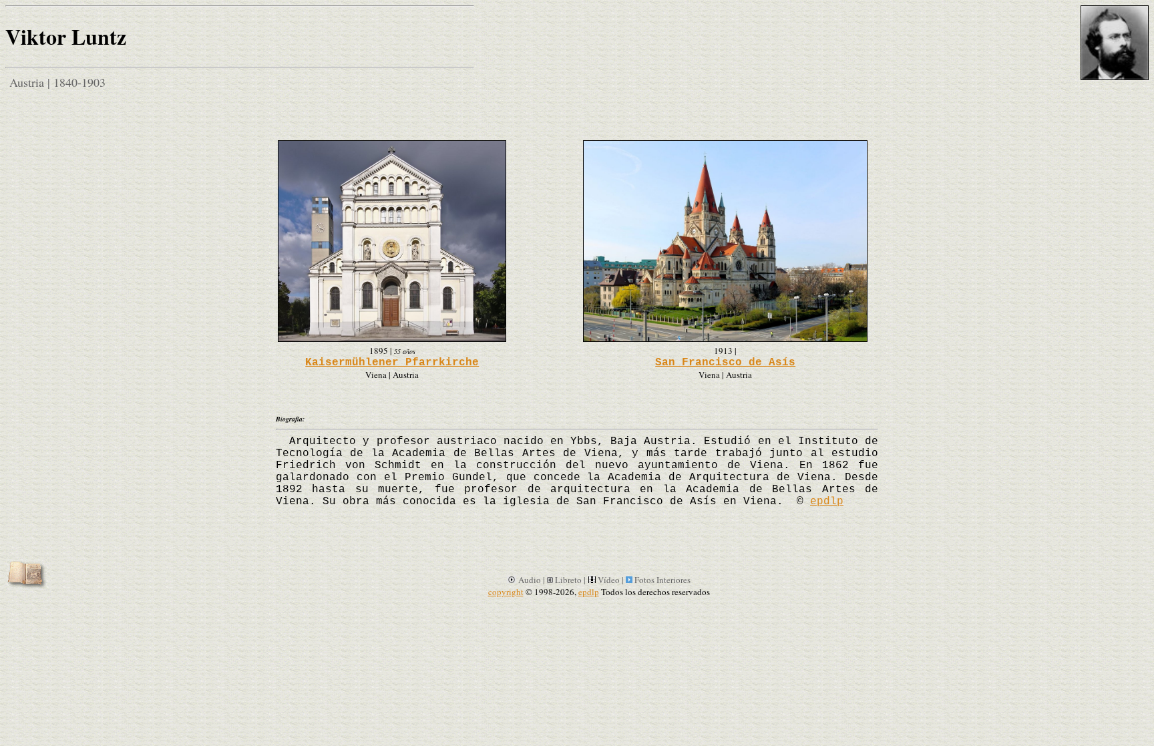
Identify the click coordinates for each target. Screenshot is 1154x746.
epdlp (826, 502)
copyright (506, 592)
